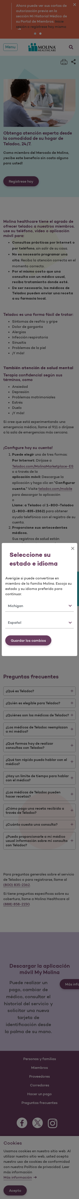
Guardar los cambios (28, 640)
